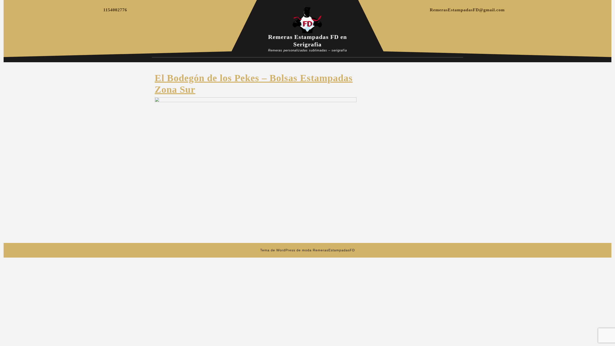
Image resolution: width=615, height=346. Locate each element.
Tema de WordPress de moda (286, 250)
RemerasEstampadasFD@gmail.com (467, 9)
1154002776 (115, 9)
